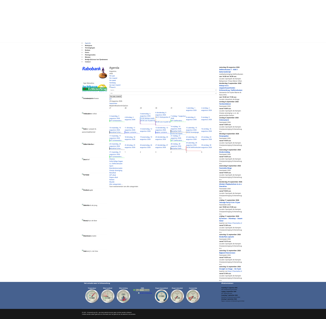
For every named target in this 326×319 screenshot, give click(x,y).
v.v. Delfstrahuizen (115, 164)
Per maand (113, 78)
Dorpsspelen (224, 136)
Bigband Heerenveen (227, 253)
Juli (110, 99)
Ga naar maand (114, 85)
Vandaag (112, 83)
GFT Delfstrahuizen (226, 293)
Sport (111, 166)
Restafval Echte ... (116, 132)
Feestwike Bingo (225, 168)
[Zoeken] (163, 87)
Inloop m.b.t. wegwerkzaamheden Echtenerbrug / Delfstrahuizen (230, 88)
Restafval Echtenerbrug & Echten (230, 297)
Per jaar (112, 76)
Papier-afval (113, 177)
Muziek (111, 182)
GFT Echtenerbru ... (116, 121)
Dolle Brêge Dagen (116, 161)
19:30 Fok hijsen (176, 133)
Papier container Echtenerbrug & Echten (232, 301)
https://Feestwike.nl (235, 223)
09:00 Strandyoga (192, 132)
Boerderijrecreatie (115, 168)
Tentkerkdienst (225, 104)
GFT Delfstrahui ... (177, 121)
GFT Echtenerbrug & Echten (229, 289)
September (113, 103)
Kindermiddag (224, 152)
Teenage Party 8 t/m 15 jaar (229, 202)
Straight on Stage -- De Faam (230, 269)
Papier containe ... (131, 132)
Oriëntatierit (224, 120)
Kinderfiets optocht (226, 237)
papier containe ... (162, 132)
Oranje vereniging (115, 170)
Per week (112, 80)
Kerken (111, 180)
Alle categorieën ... (116, 184)
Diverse (112, 159)
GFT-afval (112, 175)
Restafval (112, 173)
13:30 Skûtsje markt (147, 118)
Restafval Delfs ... (177, 131)
